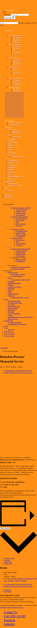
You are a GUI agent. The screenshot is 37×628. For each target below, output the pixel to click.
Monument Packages (14, 283)
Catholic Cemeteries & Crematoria (22, 578)
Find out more (20, 220)
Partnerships (11, 310)
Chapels (10, 285)
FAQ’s (10, 290)
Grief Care (11, 296)
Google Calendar (9, 558)
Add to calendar (5, 528)
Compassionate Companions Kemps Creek (18, 370)
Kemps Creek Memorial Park (21, 249)
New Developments (14, 313)
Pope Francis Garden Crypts (21, 280)
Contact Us (19, 226)
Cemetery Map (20, 211)
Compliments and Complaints (17, 324)
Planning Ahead (21, 213)
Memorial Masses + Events (20, 297)
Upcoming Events (21, 209)
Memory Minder (13, 308)
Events (6, 326)
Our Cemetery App (14, 306)
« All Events (4, 348)
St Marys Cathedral (21, 581)
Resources (11, 312)
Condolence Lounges (14, 287)
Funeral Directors (17, 276)
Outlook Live (8, 563)
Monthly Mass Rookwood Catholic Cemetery (19, 373)
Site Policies (8, 591)
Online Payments (13, 294)
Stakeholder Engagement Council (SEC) (20, 317)
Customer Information (15, 322)
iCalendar (7, 560)
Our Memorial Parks (14, 301)
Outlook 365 (8, 562)
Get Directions (20, 215)
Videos (10, 292)
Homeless (11, 581)
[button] (5, 12)
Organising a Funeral (18, 274)
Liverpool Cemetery (18, 229)
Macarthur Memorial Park (20, 217)
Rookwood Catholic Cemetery (21, 208)
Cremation (11, 281)
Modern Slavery (13, 319)
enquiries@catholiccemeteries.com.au (11, 607)
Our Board (11, 305)
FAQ (17, 222)
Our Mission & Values (15, 303)
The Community (21, 224)
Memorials (11, 288)
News (17, 242)
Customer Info (8, 321)
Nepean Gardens (17, 238)
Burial (10, 278)
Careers (10, 315)
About (6, 299)
